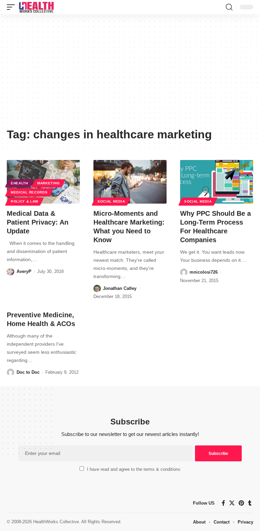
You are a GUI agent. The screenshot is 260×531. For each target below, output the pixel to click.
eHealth (19, 183)
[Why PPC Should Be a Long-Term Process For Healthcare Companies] (216, 182)
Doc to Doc (28, 372)
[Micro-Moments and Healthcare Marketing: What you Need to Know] (130, 182)
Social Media (111, 201)
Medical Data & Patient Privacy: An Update (37, 222)
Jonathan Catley (119, 288)
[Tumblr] (249, 503)
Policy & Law (24, 201)
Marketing (48, 183)
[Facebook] (223, 503)
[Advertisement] (130, 73)
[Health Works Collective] (36, 7)
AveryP (24, 271)
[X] (232, 503)
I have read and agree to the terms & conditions (133, 469)
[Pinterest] (241, 503)
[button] (12, 7)
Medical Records (29, 192)
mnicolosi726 (204, 272)
